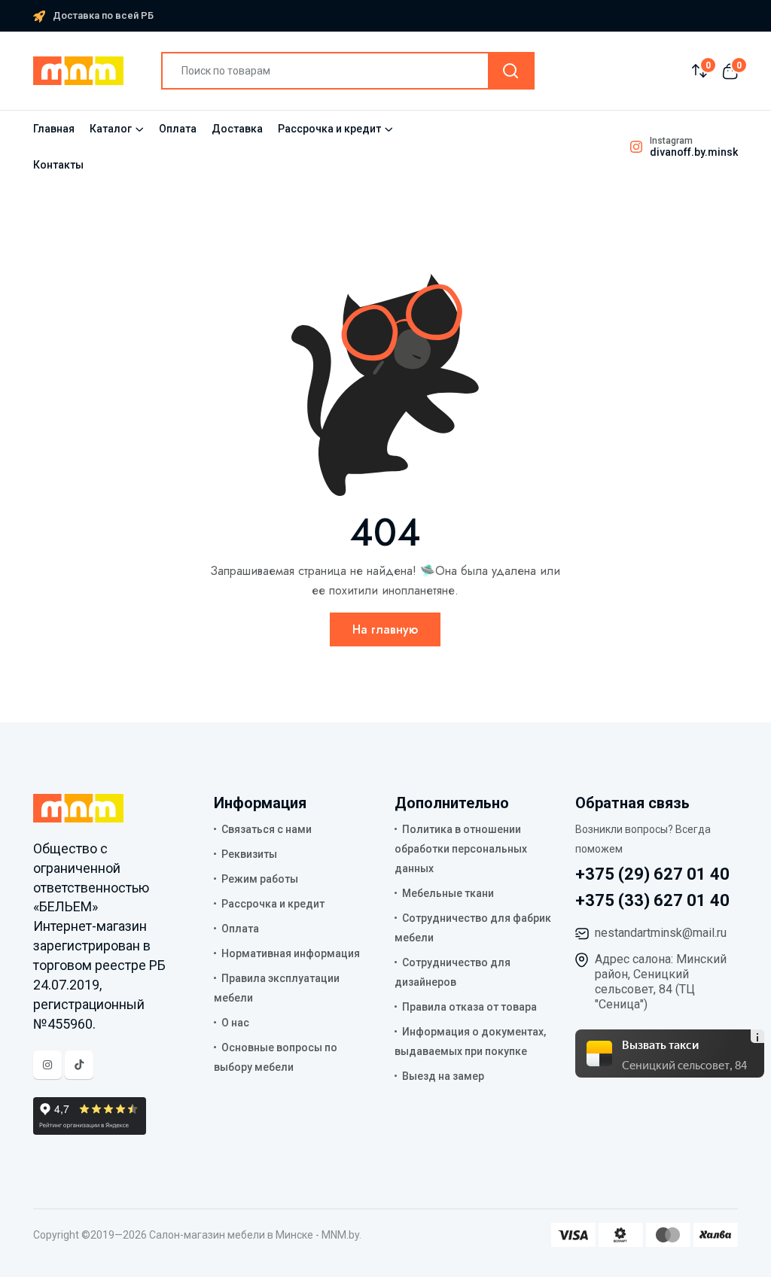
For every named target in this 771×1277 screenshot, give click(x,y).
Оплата (178, 129)
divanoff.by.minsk (694, 152)
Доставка (237, 129)
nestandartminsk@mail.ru (661, 933)
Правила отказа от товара (469, 1007)
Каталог (111, 129)
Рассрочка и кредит (329, 129)
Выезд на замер (443, 1076)
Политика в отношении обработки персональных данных (461, 848)
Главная (54, 129)
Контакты (58, 165)
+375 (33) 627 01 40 (652, 900)
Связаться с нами (266, 829)
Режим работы (259, 879)
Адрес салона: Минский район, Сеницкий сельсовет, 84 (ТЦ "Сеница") (661, 981)
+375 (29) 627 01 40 (652, 874)
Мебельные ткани (448, 893)
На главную (385, 629)
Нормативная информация (290, 953)
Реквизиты (249, 854)
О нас (235, 1023)
